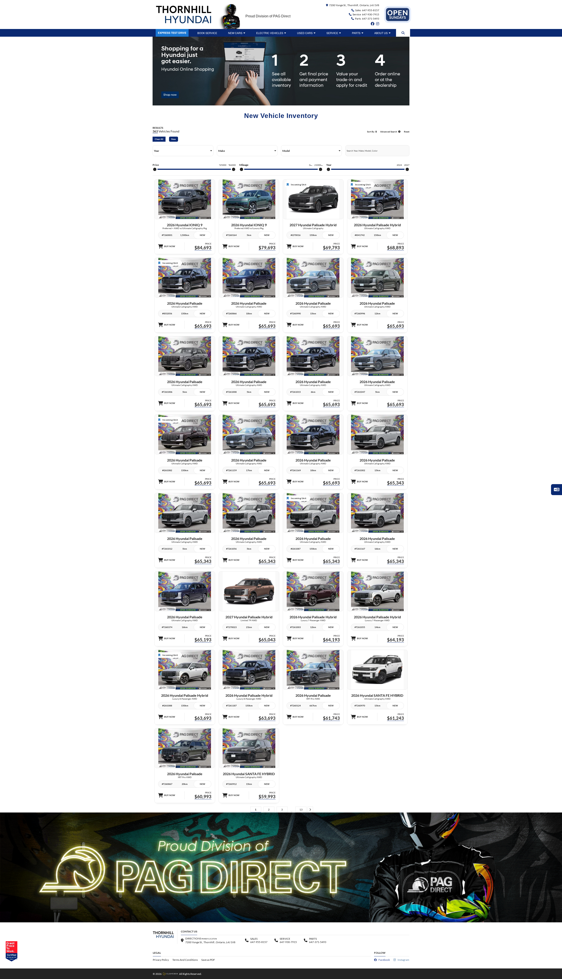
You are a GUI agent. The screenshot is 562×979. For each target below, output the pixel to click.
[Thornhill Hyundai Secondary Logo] (397, 14)
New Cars (235, 33)
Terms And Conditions (185, 959)
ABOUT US (381, 33)
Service (332, 33)
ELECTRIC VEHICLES (269, 33)
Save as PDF (208, 959)
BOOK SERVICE (207, 33)
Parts (356, 33)
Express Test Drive (172, 33)
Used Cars (305, 33)
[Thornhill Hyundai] (183, 14)
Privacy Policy (161, 959)
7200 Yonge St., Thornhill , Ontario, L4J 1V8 (354, 5)
